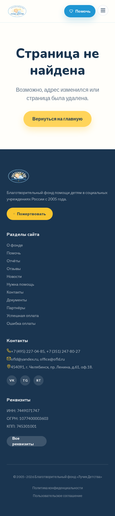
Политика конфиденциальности (57, 488)
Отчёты (13, 260)
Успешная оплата (23, 315)
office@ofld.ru (52, 359)
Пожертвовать (31, 213)
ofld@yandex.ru (24, 359)
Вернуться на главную (57, 118)
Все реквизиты (23, 441)
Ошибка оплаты (21, 323)
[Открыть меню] (103, 10)
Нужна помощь (20, 284)
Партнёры (16, 307)
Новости (14, 276)
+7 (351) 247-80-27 (63, 351)
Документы (17, 299)
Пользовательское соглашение (57, 496)
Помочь (83, 11)
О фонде (15, 245)
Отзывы (14, 268)
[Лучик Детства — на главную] (17, 11)
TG (25, 380)
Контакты (15, 292)
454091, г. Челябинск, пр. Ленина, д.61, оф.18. (52, 366)
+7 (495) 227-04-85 (28, 351)
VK (11, 380)
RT (38, 380)
